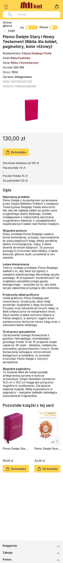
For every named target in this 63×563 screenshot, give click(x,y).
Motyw (43, 27)
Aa (22, 27)
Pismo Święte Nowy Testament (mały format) (46, 448)
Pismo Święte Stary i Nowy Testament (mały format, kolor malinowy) (16, 448)
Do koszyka (18, 152)
